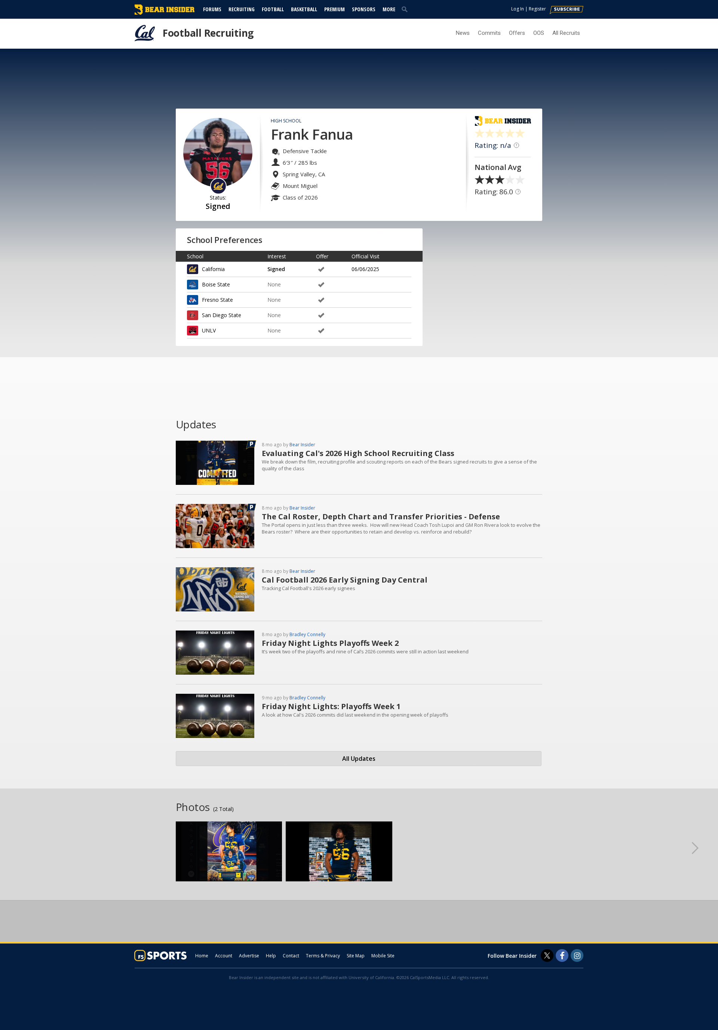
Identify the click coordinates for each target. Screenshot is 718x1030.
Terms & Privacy (323, 955)
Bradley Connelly (307, 634)
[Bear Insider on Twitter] (547, 955)
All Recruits (566, 33)
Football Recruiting (208, 33)
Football (273, 9)
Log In (517, 9)
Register (537, 9)
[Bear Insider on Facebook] (562, 955)
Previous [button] (17, 848)
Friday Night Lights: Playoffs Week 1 (331, 706)
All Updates (358, 758)
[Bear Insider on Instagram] (577, 955)
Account (223, 955)
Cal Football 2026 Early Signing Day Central (344, 579)
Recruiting (241, 9)
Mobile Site (383, 955)
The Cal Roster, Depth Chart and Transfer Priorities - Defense (381, 516)
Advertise (249, 955)
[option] (229, 851)
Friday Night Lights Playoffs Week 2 (330, 643)
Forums (212, 9)
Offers (517, 33)
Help (271, 955)
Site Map (356, 955)
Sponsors (363, 9)
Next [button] (701, 848)
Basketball (304, 9)
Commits (489, 33)
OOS (538, 33)
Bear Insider (302, 444)
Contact (291, 955)
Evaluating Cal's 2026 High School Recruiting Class (358, 453)
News (463, 33)
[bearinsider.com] (164, 12)
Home (201, 955)
